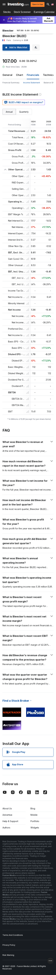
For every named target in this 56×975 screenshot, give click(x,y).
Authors (6, 827)
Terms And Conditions (12, 935)
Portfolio (34, 821)
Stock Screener (22, 12)
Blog (32, 808)
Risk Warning (8, 955)
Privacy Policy (8, 945)
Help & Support (10, 821)
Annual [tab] (9, 111)
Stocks (7, 12)
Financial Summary (10, 82)
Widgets (34, 827)
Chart (19, 74)
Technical (49, 74)
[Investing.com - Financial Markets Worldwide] (18, 4)
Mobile (33, 815)
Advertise (7, 815)
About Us (7, 808)
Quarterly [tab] (24, 111)
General (7, 74)
